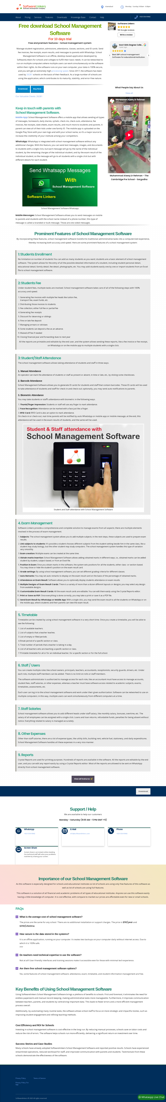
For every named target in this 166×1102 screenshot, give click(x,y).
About (18, 17)
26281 (29, 74)
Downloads (62, 17)
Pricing (27, 17)
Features (49, 17)
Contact (92, 17)
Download (22, 89)
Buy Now (37, 89)
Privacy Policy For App (22, 1084)
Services (37, 17)
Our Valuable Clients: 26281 (29, 96)
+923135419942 (29, 833)
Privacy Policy (21, 1078)
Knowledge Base (78, 17)
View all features (82, 779)
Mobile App (21, 117)
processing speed (60, 70)
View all (129, 93)
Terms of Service (40, 1078)
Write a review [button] (126, 35)
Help (102, 17)
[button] (148, 55)
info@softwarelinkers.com (80, 833)
